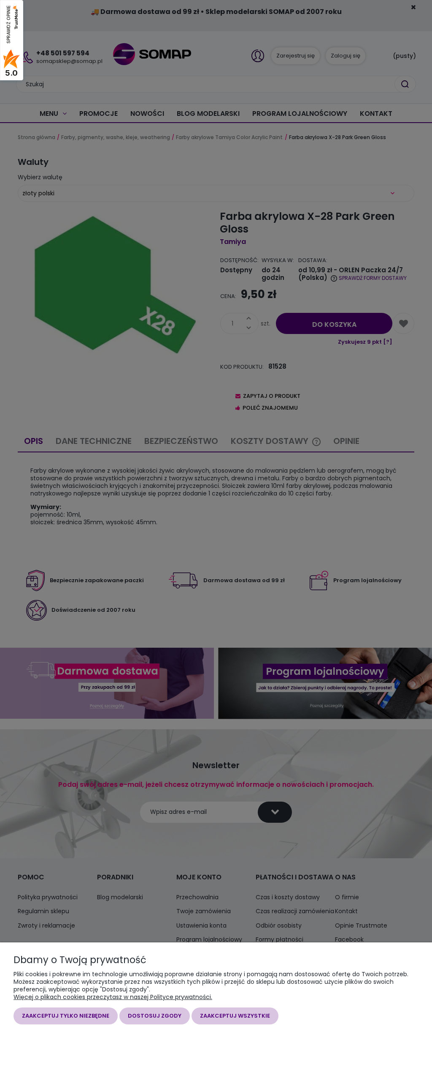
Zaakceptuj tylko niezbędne (65, 1016)
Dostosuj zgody (154, 1016)
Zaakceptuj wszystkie (235, 1016)
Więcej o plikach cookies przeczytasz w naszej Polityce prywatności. (113, 997)
